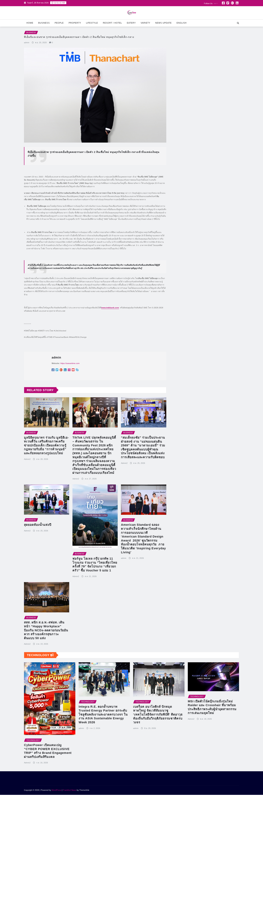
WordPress (56, 790)
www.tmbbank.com (110, 308)
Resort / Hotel (112, 23)
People (59, 23)
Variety (145, 23)
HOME (29, 23)
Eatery (131, 23)
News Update (163, 23)
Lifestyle (92, 23)
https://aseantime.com (70, 363)
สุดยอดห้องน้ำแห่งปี (37, 524)
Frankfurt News (69, 790)
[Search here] (238, 23)
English (182, 23)
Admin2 (27, 459)
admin (26, 42)
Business (44, 23)
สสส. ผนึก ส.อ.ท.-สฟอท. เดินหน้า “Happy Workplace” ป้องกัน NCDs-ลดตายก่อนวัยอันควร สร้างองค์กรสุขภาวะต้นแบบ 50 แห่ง (46, 630)
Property (75, 23)
